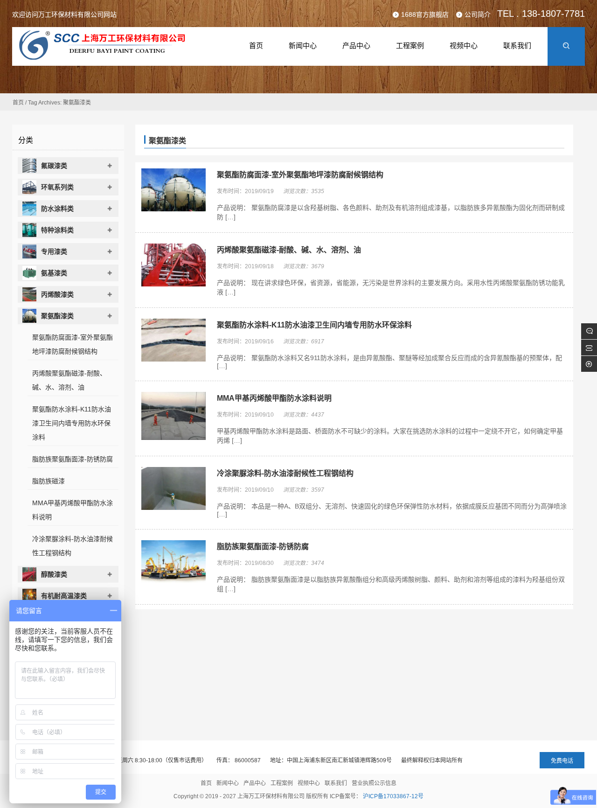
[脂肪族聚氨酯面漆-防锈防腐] (173, 562)
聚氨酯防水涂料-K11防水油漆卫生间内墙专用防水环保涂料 (314, 325)
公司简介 (478, 14)
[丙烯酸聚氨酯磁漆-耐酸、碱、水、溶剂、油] (173, 266)
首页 (18, 102)
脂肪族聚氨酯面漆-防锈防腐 (263, 546)
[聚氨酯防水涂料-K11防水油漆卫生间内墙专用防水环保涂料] (173, 341)
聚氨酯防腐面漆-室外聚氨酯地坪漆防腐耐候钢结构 (300, 175)
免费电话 (562, 761)
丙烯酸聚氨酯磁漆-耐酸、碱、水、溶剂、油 (289, 250)
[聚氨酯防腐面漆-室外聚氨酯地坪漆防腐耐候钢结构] (173, 191)
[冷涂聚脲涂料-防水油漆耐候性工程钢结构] (173, 489)
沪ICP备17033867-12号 (393, 796)
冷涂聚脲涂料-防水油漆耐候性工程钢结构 (285, 473)
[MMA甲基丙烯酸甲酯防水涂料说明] (173, 416)
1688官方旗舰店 (425, 14)
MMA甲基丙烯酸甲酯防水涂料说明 (274, 398)
